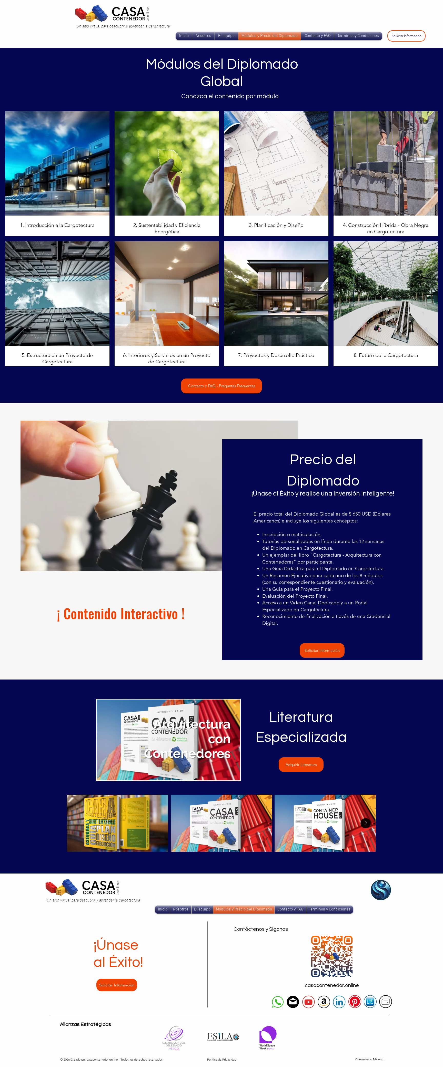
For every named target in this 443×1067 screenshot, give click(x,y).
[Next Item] (365, 823)
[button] (233, 774)
